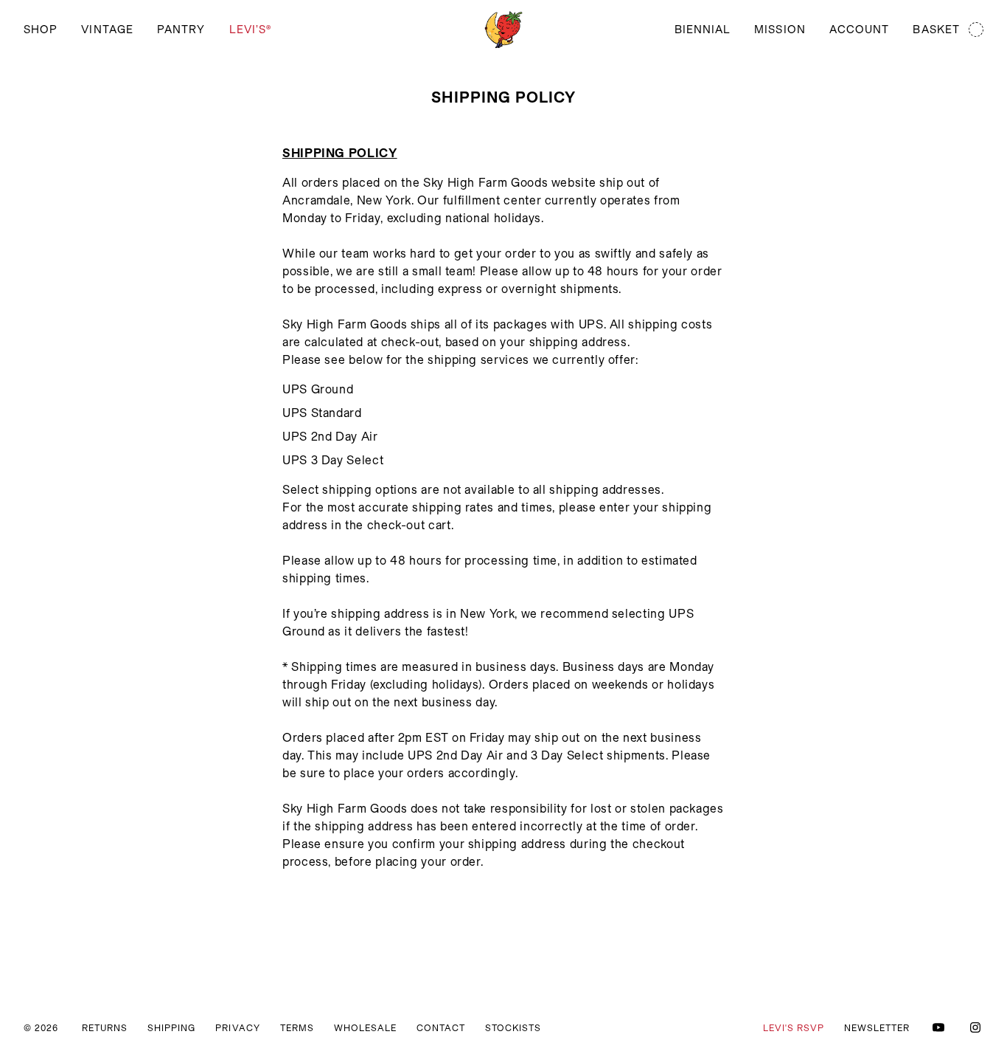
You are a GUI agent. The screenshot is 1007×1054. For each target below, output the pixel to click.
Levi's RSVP (793, 1027)
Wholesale (365, 1027)
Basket (936, 29)
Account (859, 29)
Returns (105, 1027)
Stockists (513, 1027)
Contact (441, 1027)
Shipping (171, 1027)
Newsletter (877, 1027)
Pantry (181, 29)
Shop (41, 29)
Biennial (703, 29)
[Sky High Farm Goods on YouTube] (938, 1027)
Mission (780, 29)
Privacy (237, 1027)
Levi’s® (250, 29)
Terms (297, 1027)
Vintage (107, 29)
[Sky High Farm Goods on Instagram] (975, 1027)
